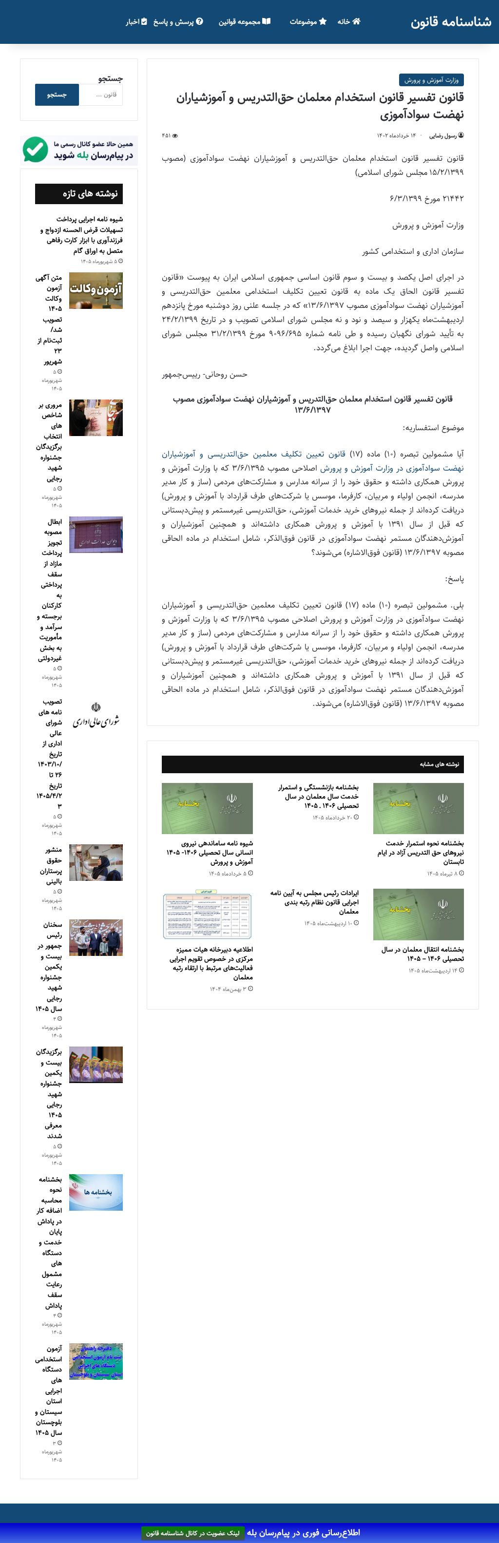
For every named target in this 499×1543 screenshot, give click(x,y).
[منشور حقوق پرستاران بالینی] (96, 862)
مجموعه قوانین (240, 21)
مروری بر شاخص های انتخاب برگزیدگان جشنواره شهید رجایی (49, 442)
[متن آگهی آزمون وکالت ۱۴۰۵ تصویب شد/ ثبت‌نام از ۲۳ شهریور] (96, 290)
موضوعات (304, 21)
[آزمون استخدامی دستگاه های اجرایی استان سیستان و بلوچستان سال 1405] (96, 1361)
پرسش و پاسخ (175, 21)
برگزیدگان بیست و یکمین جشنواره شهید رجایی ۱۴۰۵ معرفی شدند (49, 1094)
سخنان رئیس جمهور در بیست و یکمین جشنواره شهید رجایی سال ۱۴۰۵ (49, 966)
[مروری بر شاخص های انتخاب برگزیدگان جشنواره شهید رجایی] (96, 418)
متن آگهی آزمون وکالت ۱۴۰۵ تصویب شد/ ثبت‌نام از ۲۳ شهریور (49, 319)
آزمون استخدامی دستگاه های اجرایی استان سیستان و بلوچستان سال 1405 (48, 1390)
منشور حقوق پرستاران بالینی (51, 865)
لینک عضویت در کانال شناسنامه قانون (193, 1533)
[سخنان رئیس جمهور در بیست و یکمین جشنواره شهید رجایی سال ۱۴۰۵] (96, 937)
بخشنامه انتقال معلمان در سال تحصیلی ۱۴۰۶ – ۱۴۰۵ (423, 954)
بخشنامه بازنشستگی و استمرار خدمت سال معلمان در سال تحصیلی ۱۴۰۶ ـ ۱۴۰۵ (318, 796)
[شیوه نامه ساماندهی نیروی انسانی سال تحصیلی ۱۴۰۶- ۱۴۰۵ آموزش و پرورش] (207, 808)
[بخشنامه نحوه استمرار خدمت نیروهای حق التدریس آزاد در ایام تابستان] (418, 808)
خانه (345, 21)
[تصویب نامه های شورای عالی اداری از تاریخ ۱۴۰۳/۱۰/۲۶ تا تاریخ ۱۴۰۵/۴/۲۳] (96, 715)
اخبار (133, 21)
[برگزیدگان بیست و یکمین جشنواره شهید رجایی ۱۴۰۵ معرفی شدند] (96, 1065)
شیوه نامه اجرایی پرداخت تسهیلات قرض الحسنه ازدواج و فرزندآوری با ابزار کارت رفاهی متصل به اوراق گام (81, 235)
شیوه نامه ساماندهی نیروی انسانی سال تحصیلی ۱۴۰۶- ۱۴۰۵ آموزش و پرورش (210, 852)
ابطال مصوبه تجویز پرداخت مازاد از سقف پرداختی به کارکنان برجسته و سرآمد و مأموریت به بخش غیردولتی (49, 590)
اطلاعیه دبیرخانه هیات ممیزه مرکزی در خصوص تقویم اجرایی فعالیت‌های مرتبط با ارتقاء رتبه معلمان (211, 963)
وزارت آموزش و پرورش (431, 80)
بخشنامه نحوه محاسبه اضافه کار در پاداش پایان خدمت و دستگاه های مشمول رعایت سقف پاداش (49, 1242)
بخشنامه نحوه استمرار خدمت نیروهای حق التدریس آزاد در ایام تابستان (421, 852)
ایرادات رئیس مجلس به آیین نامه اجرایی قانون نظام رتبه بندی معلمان (314, 902)
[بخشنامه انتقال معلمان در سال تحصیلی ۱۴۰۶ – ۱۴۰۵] (418, 914)
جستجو (110, 78)
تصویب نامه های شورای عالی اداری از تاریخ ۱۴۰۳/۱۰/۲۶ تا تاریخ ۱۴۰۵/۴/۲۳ (49, 754)
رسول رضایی (443, 135)
